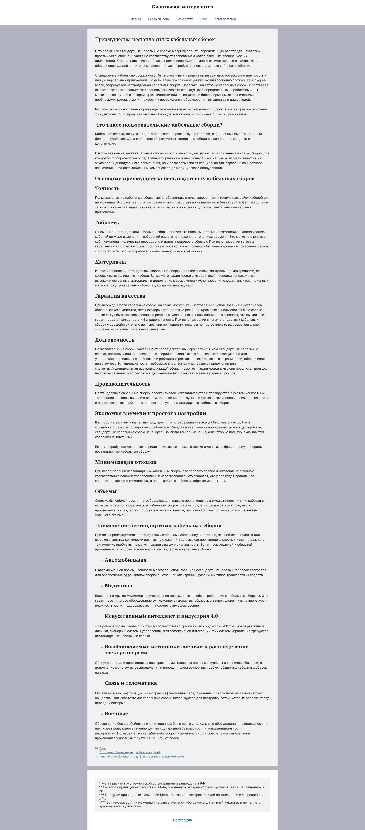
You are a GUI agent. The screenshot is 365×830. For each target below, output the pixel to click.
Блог (203, 19)
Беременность (158, 19)
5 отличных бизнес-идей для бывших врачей (129, 752)
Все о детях (184, 19)
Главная (135, 19)
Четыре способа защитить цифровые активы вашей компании (141, 756)
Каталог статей (225, 19)
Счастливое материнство (182, 7)
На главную (182, 820)
